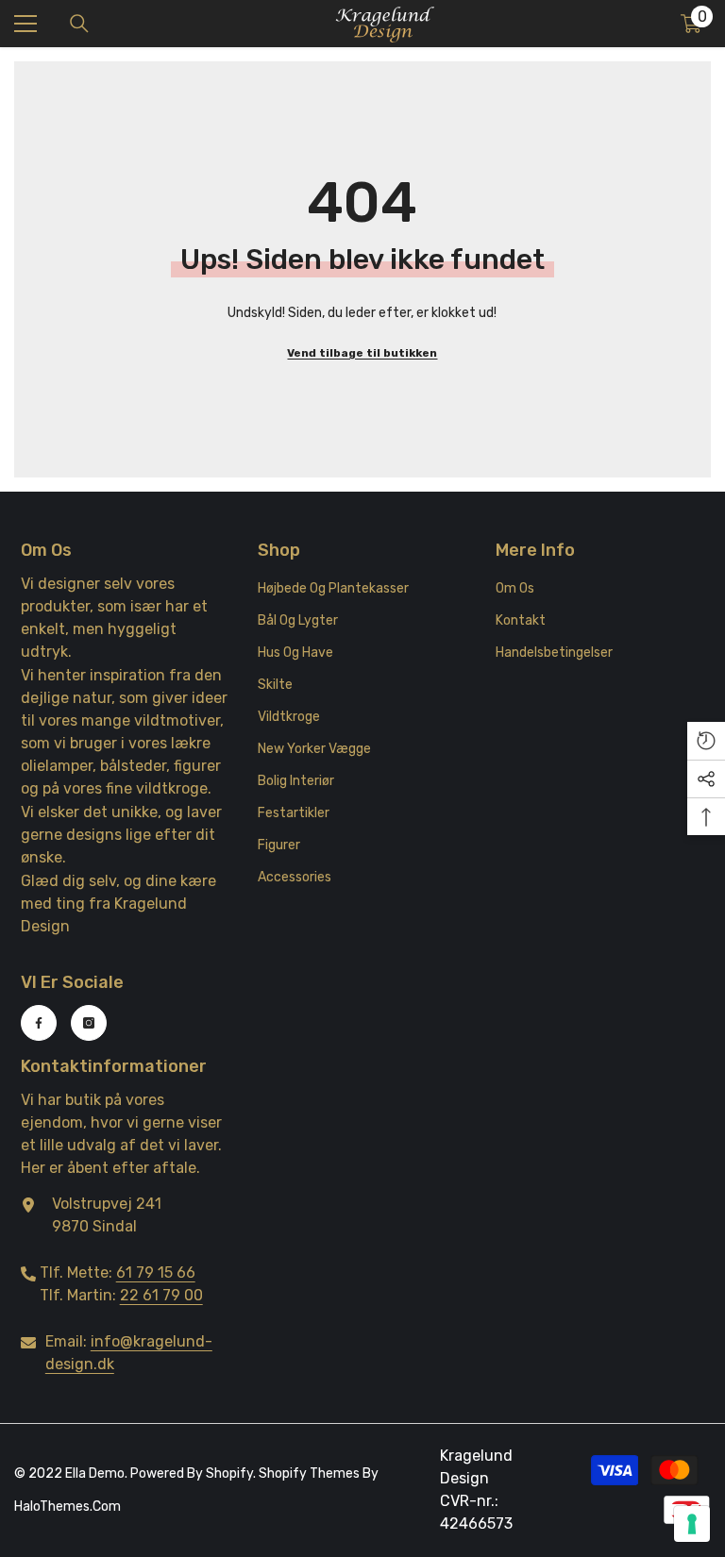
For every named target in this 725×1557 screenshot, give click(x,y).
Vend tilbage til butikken (362, 353)
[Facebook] (39, 1023)
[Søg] (79, 23)
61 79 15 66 (155, 1272)
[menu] (25, 23)
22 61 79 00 (161, 1295)
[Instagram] (89, 1023)
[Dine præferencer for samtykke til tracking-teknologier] (692, 1524)
